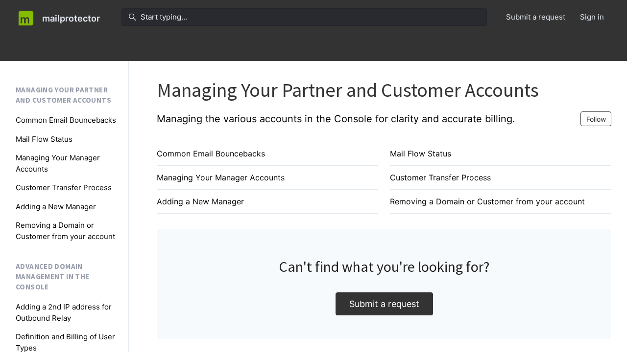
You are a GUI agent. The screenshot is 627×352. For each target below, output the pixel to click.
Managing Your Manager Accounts (221, 177)
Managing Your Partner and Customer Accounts (63, 95)
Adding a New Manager (200, 201)
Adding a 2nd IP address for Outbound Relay (64, 312)
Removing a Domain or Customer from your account (487, 201)
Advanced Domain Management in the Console (52, 276)
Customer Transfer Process (440, 177)
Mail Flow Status (420, 153)
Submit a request (535, 17)
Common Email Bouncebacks (211, 153)
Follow (596, 119)
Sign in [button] (592, 17)
